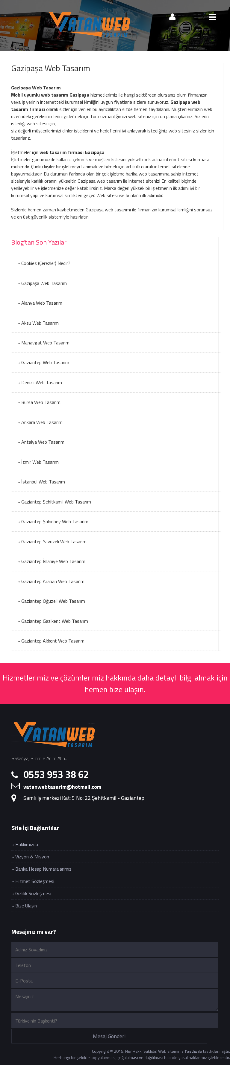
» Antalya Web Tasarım (40, 441)
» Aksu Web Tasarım (38, 322)
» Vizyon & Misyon (30, 856)
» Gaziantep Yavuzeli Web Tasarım (52, 541)
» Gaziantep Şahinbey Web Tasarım (52, 521)
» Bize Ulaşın (24, 905)
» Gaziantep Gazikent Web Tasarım (52, 621)
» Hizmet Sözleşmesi (32, 881)
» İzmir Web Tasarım (38, 462)
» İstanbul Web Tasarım (41, 481)
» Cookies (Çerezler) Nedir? (43, 263)
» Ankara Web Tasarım (40, 422)
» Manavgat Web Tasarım (43, 342)
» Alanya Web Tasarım (39, 302)
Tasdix (190, 1051)
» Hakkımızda (24, 844)
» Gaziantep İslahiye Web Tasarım (51, 561)
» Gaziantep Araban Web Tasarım (50, 581)
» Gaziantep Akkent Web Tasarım (50, 640)
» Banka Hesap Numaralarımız (41, 868)
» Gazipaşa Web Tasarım (42, 283)
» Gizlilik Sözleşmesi (31, 893)
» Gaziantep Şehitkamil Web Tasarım (54, 501)
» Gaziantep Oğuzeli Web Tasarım (51, 601)
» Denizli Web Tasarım (39, 382)
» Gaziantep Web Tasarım (43, 362)
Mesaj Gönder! (109, 1036)
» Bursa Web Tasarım (38, 402)
